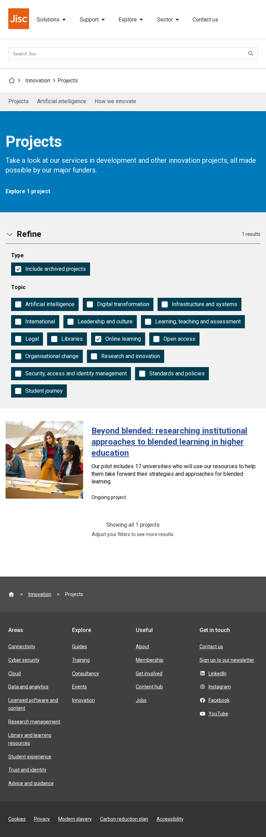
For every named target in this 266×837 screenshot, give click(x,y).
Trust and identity (27, 770)
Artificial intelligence (61, 101)
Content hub (149, 686)
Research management (34, 721)
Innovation (37, 80)
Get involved (149, 673)
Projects (67, 80)
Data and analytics (28, 686)
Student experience (29, 756)
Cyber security (23, 660)
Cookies (17, 819)
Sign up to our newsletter (227, 660)
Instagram (220, 686)
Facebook (219, 700)
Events (79, 686)
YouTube (218, 713)
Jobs (141, 700)
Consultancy (85, 673)
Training (81, 660)
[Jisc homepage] (19, 19)
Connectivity (21, 646)
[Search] (251, 54)
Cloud (14, 673)
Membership (149, 660)
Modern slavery (75, 819)
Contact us (205, 19)
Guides (79, 646)
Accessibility (170, 819)
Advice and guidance (31, 783)
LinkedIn (218, 673)
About (142, 646)
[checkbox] (50, 269)
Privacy (42, 819)
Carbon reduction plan (124, 819)
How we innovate (115, 101)
